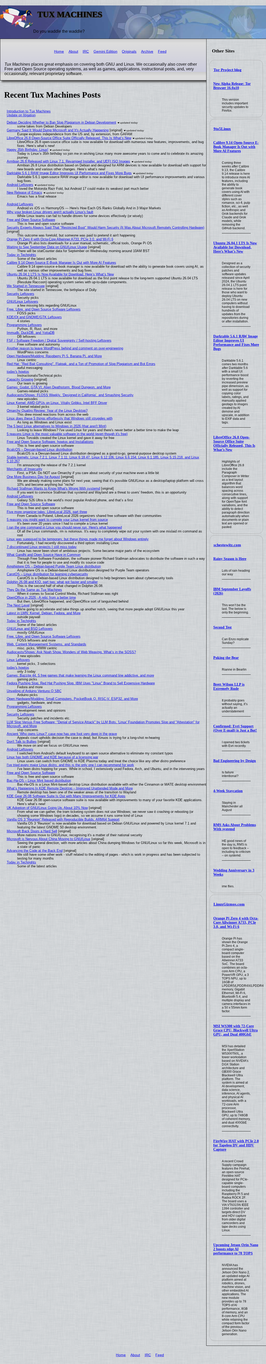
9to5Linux (222, 129)
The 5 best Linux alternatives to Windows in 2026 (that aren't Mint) (56, 426)
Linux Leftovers (18, 660)
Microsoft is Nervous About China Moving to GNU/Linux (48, 839)
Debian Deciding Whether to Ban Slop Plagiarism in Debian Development (61, 122)
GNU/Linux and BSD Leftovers (30, 629)
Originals (129, 51)
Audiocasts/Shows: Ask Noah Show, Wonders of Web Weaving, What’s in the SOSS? (71, 652)
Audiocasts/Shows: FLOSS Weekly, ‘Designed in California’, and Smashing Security (70, 395)
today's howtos (18, 372)
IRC (86, 51)
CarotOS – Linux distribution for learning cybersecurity (47, 574)
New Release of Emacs (24, 192)
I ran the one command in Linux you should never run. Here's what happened (64, 527)
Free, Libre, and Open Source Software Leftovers (44, 309)
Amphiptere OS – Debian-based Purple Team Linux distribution (54, 566)
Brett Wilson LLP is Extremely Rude (228, 687)
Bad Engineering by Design (234, 761)
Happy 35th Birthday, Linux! (27, 150)
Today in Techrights (21, 255)
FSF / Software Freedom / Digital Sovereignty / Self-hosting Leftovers (59, 340)
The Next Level (18, 605)
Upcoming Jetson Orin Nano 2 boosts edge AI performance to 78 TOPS (235, 1249)
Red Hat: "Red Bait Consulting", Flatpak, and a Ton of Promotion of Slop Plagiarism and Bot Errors (81, 364)
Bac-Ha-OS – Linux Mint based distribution (39, 780)
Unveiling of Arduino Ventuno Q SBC (34, 691)
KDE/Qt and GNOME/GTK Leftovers (34, 317)
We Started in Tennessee (26, 286)
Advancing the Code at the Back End (35, 851)
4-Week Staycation (228, 791)
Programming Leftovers (24, 325)
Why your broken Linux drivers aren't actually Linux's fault (50, 212)
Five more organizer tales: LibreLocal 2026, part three (47, 512)
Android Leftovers (20, 185)
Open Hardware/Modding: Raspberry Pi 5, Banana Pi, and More (54, 356)
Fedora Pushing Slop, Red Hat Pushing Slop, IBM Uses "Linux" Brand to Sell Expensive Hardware (81, 683)
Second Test (222, 627)
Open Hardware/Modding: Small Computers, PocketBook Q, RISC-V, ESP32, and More (72, 699)
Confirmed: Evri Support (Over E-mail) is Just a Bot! (235, 728)
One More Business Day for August (33, 477)
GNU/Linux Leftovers (22, 301)
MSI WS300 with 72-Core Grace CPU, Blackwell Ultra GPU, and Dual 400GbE (235, 1030)
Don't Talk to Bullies (22, 742)
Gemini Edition (105, 51)
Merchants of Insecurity (24, 469)
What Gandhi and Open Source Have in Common (44, 555)
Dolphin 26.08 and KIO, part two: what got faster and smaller (52, 582)
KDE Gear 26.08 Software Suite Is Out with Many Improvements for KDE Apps (66, 796)
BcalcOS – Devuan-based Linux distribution (39, 449)
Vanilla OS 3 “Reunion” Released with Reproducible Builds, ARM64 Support (63, 819)
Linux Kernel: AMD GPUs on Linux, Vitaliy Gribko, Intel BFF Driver (57, 403)
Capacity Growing (20, 379)
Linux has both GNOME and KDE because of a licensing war (52, 757)
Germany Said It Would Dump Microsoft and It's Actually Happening (58, 130)
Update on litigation (21, 115)
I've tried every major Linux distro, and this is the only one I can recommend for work (70, 765)
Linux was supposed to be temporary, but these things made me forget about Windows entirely (78, 539)
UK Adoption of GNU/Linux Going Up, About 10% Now (47, 808)
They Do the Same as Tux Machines (34, 590)
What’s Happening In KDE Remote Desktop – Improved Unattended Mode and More (70, 788)
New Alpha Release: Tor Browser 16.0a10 (232, 86)
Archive (147, 51)
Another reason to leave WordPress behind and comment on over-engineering (65, 348)
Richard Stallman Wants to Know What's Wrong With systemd (53, 488)
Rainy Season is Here (229, 559)
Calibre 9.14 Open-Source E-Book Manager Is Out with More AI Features (236, 147)
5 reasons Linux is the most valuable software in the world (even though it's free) (67, 434)
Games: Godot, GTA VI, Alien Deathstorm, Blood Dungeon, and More (59, 387)
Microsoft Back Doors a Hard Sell (32, 831)
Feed (162, 51)
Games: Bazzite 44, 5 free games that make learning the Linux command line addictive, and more (80, 675)
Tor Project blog (228, 70)
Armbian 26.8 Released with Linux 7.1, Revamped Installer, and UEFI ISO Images (68, 161)
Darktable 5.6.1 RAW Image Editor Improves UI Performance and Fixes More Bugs (236, 342)
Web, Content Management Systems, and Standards (46, 644)
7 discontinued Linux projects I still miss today (42, 547)
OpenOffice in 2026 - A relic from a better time (41, 597)
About (73, 51)
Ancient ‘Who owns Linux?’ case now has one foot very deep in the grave (62, 734)
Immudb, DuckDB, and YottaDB (31, 333)
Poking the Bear (226, 658)
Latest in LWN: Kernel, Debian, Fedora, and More (44, 613)
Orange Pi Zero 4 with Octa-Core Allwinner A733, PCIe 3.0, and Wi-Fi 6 (235, 922)
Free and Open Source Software (31, 220)
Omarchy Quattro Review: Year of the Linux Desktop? (47, 411)
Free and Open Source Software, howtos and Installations (50, 442)
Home (59, 51)
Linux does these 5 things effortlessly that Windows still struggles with (59, 418)
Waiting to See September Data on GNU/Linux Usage (47, 247)
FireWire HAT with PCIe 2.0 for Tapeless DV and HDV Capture (236, 1145)
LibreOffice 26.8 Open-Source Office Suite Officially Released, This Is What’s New (234, 443)
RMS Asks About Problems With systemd (234, 827)
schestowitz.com (227, 545)
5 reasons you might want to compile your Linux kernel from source (57, 520)
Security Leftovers (20, 294)
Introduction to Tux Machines (29, 111)
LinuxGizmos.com (229, 904)
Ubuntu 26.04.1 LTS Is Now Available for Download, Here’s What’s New (235, 247)
